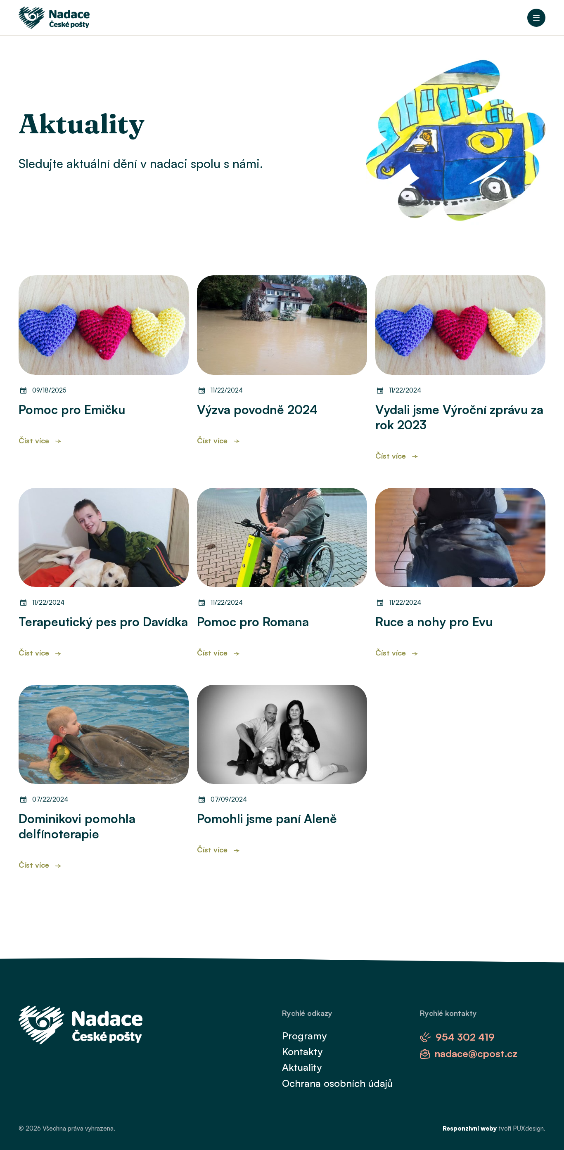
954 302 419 (465, 1037)
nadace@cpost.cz (475, 1053)
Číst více (34, 440)
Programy (304, 1035)
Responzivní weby (470, 1128)
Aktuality (302, 1067)
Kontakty (302, 1051)
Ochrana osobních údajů (337, 1083)
